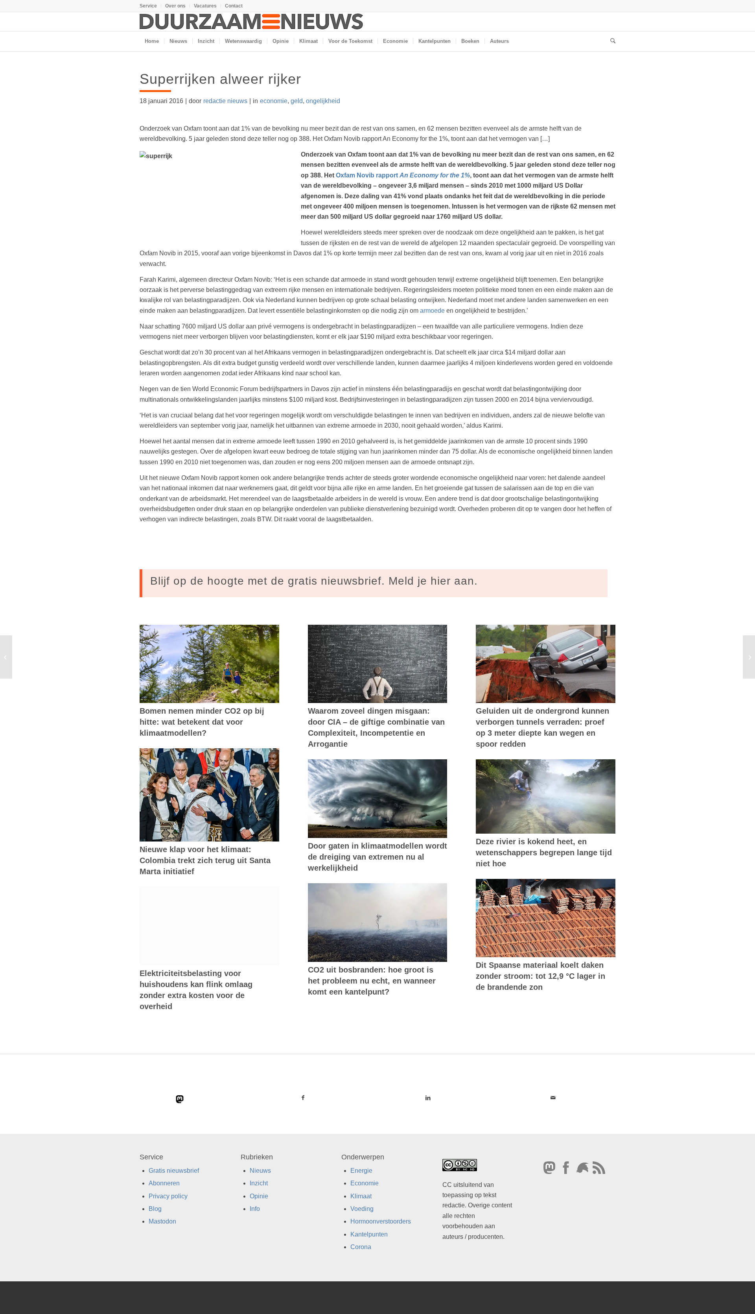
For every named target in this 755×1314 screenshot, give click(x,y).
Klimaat (361, 1196)
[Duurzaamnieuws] (252, 21)
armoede (432, 310)
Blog (155, 1208)
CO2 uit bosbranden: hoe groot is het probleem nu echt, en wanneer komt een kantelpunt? (372, 980)
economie (273, 101)
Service (148, 6)
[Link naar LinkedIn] (427, 1098)
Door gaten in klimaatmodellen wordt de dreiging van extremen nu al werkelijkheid (377, 857)
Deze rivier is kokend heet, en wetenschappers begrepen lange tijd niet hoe (544, 852)
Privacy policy (168, 1196)
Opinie (259, 1196)
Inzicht (259, 1183)
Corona (360, 1247)
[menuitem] (150, 6)
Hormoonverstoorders (380, 1221)
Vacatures (205, 6)
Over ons (175, 6)
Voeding (362, 1208)
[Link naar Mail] (552, 1098)
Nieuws (260, 1170)
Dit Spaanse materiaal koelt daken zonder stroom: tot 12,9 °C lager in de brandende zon (540, 976)
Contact (234, 6)
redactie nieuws (225, 101)
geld (297, 101)
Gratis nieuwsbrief (174, 1170)
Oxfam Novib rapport (403, 175)
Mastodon (162, 1221)
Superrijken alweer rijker (220, 79)
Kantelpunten (369, 1234)
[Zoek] (610, 41)
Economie (364, 1183)
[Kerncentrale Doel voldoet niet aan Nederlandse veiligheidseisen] (6, 657)
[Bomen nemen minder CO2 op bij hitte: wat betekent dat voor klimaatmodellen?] (209, 664)
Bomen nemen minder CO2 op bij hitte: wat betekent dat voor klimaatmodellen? (202, 722)
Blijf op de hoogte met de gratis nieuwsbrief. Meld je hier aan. (314, 581)
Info (255, 1208)
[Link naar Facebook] (303, 1098)
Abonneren (164, 1183)
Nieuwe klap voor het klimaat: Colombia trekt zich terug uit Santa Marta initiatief (205, 860)
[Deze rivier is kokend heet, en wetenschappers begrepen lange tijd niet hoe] (545, 796)
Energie (361, 1170)
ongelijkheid (323, 101)
